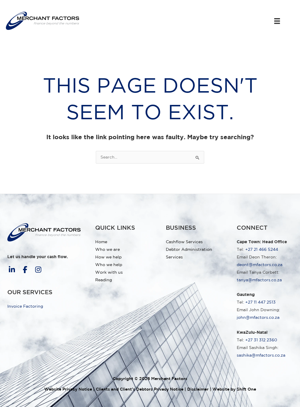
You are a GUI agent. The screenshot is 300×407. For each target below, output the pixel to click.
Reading (103, 279)
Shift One (246, 389)
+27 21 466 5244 (261, 249)
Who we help (108, 264)
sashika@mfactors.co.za (261, 355)
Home (101, 241)
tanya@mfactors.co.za (259, 279)
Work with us (109, 272)
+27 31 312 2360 (261, 340)
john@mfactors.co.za (258, 317)
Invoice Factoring (25, 306)
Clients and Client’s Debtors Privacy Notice (139, 389)
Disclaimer (198, 389)
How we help (108, 257)
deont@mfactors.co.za (259, 264)
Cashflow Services (184, 241)
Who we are (107, 249)
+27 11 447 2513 (260, 302)
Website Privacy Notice (68, 389)
